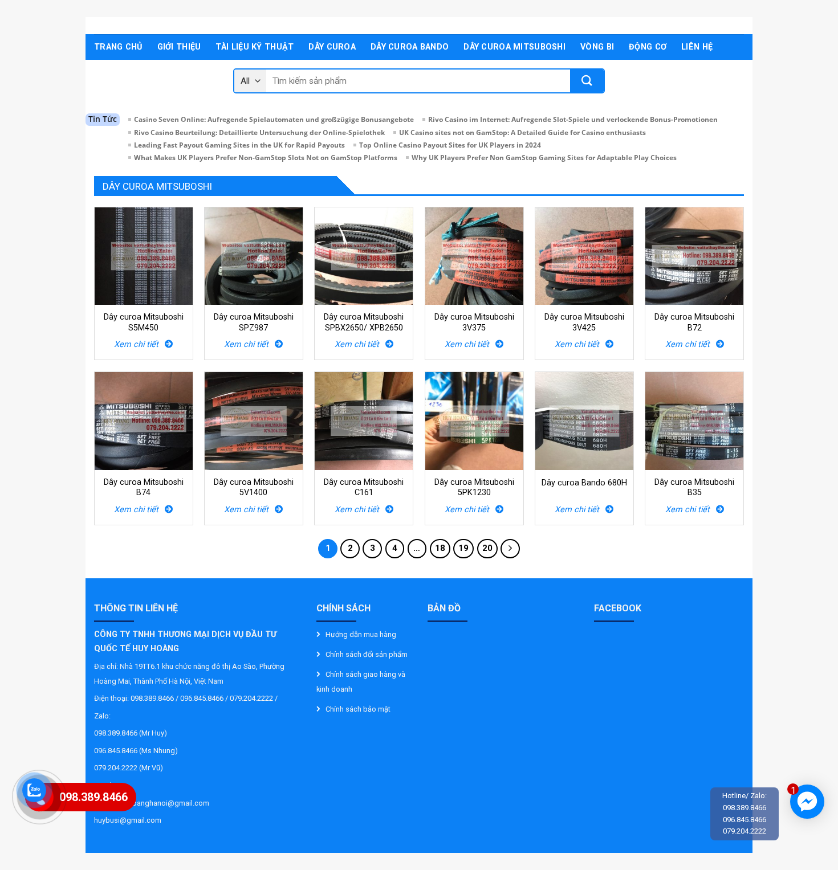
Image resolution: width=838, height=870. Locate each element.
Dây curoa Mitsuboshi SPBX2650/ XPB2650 (364, 322)
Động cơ (647, 47)
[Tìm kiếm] (587, 81)
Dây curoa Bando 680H (584, 483)
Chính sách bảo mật (358, 709)
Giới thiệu (179, 47)
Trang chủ (118, 47)
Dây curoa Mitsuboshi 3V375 (474, 322)
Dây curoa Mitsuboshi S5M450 (144, 322)
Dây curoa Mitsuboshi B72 (694, 322)
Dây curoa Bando (410, 47)
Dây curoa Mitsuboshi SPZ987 (254, 322)
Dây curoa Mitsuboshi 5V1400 (254, 487)
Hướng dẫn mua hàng (361, 634)
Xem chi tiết (139, 344)
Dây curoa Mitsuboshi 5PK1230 (474, 487)
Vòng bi (597, 47)
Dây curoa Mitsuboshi (514, 47)
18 (440, 548)
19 (463, 548)
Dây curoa (332, 47)
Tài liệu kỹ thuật (254, 47)
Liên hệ (697, 47)
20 (487, 548)
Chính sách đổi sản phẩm (367, 654)
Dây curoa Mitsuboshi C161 (364, 487)
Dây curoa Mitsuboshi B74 (144, 487)
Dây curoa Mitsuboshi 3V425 (584, 322)
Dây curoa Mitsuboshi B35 (694, 487)
